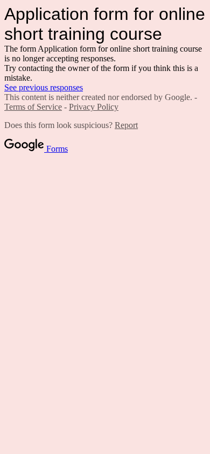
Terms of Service (33, 106)
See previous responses (43, 87)
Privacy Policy (93, 106)
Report (126, 125)
